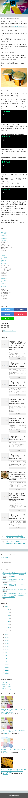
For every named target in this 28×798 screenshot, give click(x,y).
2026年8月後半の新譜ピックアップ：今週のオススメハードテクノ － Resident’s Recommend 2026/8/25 (14, 574)
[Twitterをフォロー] (2, 326)
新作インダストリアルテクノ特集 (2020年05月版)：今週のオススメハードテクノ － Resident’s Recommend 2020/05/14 (17, 476)
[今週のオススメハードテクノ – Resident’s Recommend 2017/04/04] (5, 402)
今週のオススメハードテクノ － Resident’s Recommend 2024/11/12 (17, 383)
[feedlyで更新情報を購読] (5, 326)
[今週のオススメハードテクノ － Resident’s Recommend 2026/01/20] (5, 457)
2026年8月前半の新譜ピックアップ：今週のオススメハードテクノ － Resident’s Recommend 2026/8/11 (14, 595)
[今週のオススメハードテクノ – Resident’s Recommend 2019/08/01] (5, 365)
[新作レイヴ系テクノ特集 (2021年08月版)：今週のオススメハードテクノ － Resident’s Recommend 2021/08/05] (5, 496)
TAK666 (5, 753)
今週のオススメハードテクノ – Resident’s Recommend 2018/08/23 (16, 536)
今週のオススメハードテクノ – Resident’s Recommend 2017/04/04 (17, 401)
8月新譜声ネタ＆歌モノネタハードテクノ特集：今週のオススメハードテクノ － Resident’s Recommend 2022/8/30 (17, 345)
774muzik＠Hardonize (9, 331)
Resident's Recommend (17, 26)
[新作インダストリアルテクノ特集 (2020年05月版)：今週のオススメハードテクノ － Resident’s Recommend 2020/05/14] (5, 475)
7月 (9, 612)
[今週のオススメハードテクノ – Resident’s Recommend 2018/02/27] (5, 517)
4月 (9, 621)
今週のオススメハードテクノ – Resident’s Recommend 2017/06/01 (17, 420)
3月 (9, 624)
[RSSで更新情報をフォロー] (8, 326)
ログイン (4, 682)
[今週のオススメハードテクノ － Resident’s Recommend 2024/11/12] (5, 384)
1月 (9, 630)
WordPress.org (6, 688)
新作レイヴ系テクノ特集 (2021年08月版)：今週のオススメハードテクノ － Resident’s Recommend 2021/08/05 (17, 497)
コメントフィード (7, 686)
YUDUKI (5, 713)
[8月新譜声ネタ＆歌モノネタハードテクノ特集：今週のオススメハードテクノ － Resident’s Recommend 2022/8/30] (5, 344)
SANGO (5, 733)
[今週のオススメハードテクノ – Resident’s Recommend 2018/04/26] (5, 438)
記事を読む (18, 358)
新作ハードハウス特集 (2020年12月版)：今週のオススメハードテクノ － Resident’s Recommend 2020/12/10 (13, 771)
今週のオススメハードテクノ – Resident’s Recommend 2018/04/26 (17, 438)
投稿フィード (6, 684)
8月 (9, 609)
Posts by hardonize (6, 557)
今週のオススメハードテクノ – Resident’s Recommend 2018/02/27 (17, 516)
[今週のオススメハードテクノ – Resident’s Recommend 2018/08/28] (7, 314)
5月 (9, 618)
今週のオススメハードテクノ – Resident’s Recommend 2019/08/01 (17, 364)
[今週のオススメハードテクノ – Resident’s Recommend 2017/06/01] (5, 421)
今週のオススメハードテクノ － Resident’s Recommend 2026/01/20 (17, 456)
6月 (9, 615)
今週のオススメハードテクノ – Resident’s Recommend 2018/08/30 (16, 542)
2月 (9, 627)
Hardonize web (15, 795)
